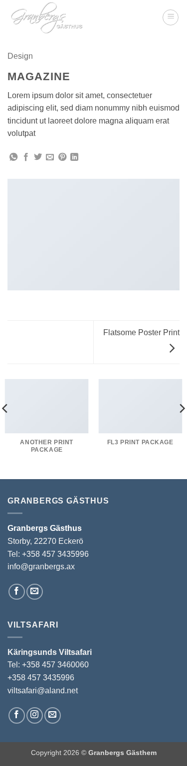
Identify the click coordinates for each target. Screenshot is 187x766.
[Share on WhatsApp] (13, 157)
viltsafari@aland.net (42, 690)
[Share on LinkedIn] (74, 157)
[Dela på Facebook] (26, 157)
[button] (171, 17)
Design (20, 56)
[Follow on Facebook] (16, 592)
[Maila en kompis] (50, 157)
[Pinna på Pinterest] (62, 157)
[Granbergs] (81, 17)
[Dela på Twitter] (38, 157)
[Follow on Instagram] (34, 715)
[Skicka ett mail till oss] (34, 592)
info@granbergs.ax (41, 566)
